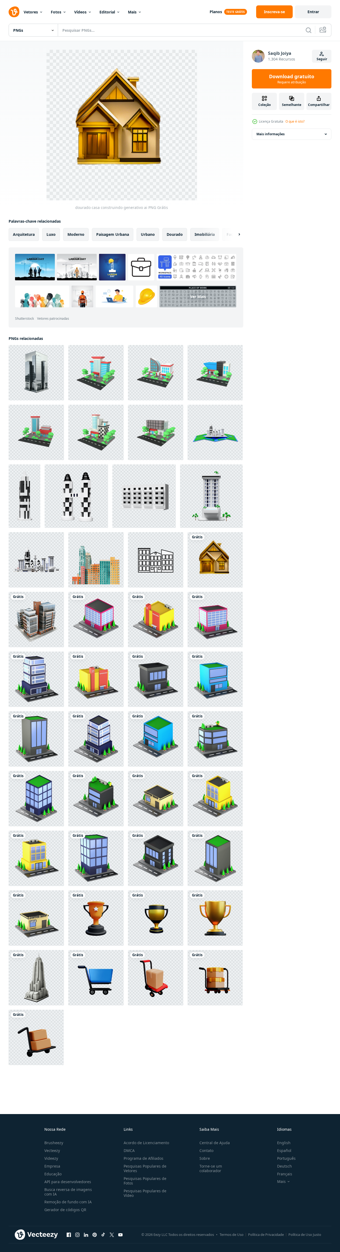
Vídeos (80, 12)
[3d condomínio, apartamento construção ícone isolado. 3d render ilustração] (144, 496)
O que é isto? (295, 121)
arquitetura (24, 234)
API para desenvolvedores (67, 1181)
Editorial (107, 12)
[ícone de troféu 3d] (96, 918)
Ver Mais (198, 296)
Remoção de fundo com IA (68, 1201)
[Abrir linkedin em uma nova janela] (86, 1234)
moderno (75, 234)
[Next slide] (234, 234)
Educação (53, 1173)
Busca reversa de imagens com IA (68, 1192)
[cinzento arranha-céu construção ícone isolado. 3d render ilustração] (24, 496)
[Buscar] (308, 30)
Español (284, 1150)
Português (286, 1158)
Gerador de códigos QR (65, 1209)
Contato (206, 1150)
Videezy (51, 1158)
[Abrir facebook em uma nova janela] (69, 1234)
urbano (148, 234)
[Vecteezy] (14, 11)
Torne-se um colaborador (210, 1168)
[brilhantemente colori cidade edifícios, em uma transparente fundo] (96, 560)
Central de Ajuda (214, 1142)
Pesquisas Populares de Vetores (145, 1168)
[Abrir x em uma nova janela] (112, 1234)
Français (284, 1173)
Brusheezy (53, 1142)
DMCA (129, 1150)
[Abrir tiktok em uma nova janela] (103, 1234)
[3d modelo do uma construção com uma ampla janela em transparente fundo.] (36, 619)
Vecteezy (52, 1150)
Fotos (56, 12)
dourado (175, 234)
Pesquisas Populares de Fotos (145, 1181)
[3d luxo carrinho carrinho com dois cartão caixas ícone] (96, 977)
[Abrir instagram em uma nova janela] (77, 1234)
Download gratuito (291, 78)
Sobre (204, 1158)
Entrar (313, 11)
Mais (132, 12)
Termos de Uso (232, 1234)
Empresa (52, 1166)
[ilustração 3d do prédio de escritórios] (96, 372)
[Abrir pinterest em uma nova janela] (94, 1234)
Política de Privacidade (266, 1234)
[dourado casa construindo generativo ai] (215, 560)
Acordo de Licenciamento (146, 1142)
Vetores (31, 12)
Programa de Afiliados (143, 1158)
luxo (51, 234)
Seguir (322, 59)
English (284, 1142)
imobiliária (205, 234)
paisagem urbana (112, 234)
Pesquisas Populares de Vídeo (145, 1193)
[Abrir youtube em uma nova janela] (120, 1234)
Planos (216, 11)
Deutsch (284, 1166)
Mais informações (270, 134)
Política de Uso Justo (304, 1234)
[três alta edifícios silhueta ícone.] (155, 560)
